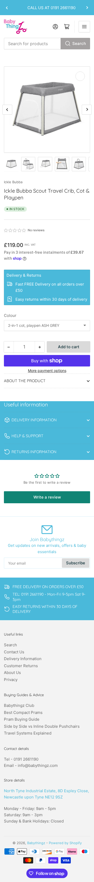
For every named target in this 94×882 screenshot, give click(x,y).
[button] (15, 230)
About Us (12, 672)
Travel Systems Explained (27, 733)
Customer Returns (21, 665)
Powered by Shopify (65, 843)
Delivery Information (23, 658)
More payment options (47, 370)
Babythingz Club (19, 705)
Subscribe (75, 562)
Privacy (10, 679)
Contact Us (14, 651)
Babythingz (36, 843)
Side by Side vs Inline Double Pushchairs (42, 726)
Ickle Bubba (13, 182)
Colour (10, 315)
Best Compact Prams (23, 712)
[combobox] (47, 43)
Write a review (47, 497)
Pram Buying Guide (21, 719)
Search (79, 43)
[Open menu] (84, 26)
